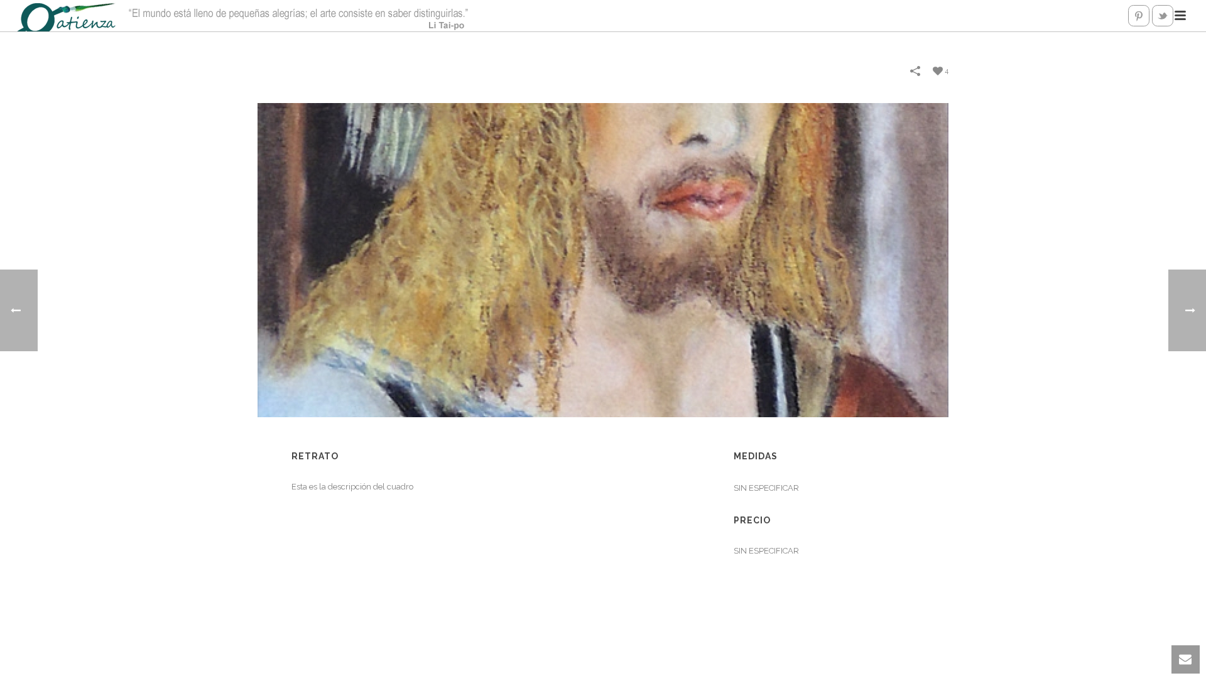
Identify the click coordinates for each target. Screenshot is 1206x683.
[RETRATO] (603, 259)
